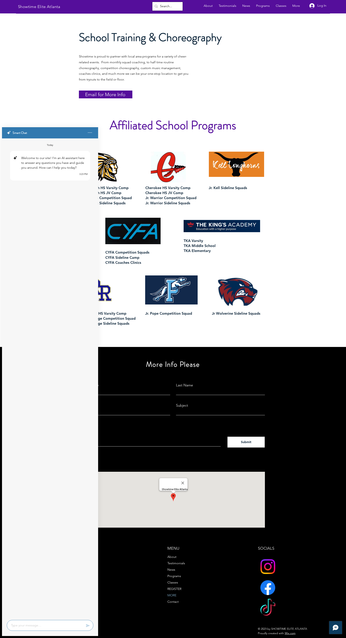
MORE (171, 595)
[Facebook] (268, 588)
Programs (174, 576)
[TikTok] (268, 609)
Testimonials (176, 563)
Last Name (184, 385)
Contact (173, 602)
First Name (90, 385)
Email (85, 405)
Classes (172, 582)
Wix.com (290, 633)
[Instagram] (268, 567)
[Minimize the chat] (90, 133)
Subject (182, 405)
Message (88, 426)
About (171, 557)
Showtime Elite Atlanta (39, 6)
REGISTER (174, 589)
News (171, 569)
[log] (50, 378)
